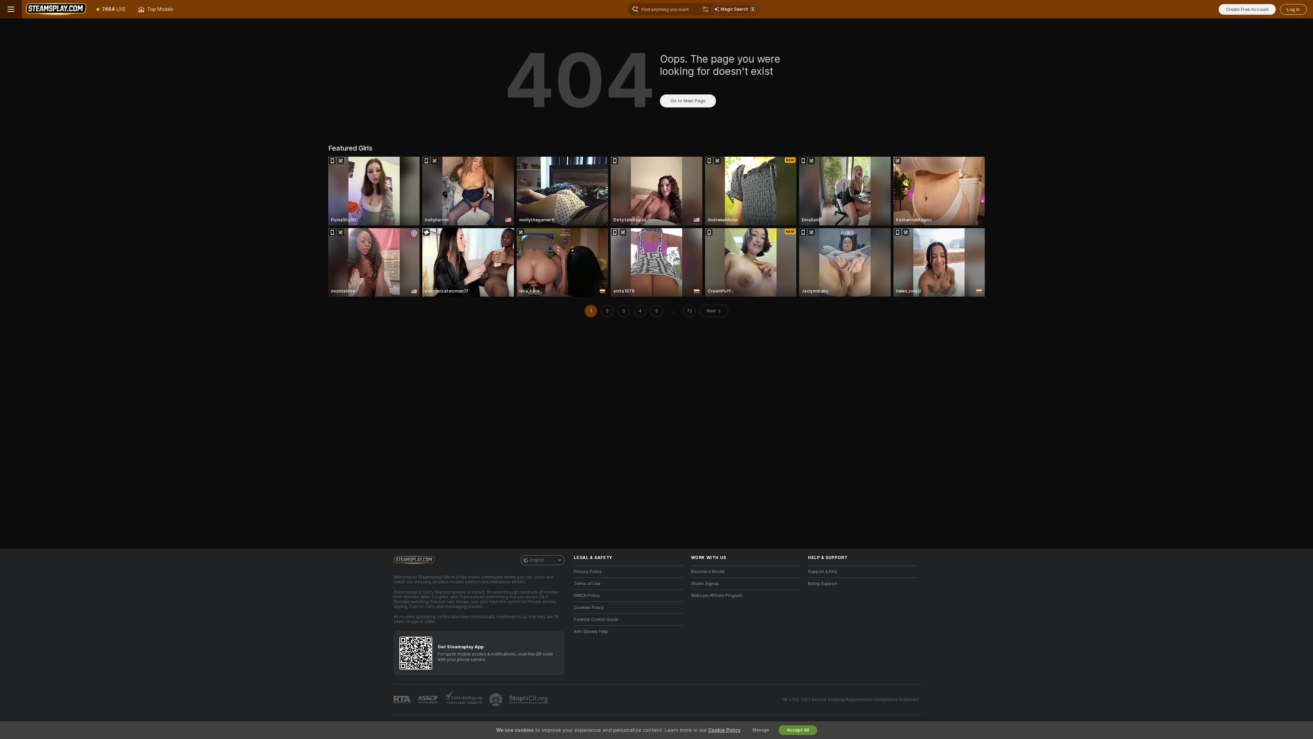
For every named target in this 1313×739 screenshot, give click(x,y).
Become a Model (708, 571)
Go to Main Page (688, 100)
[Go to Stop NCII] (529, 700)
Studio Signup (705, 583)
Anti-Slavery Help (591, 631)
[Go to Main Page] (56, 9)
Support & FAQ (822, 571)
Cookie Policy (724, 730)
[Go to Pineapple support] (496, 699)
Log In (1293, 9)
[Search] (705, 9)
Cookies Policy (589, 607)
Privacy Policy (588, 571)
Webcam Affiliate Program (716, 595)
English (537, 560)
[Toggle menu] (11, 9)
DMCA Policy (587, 595)
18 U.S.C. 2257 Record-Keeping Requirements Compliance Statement (851, 699)
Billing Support (822, 583)
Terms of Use (587, 583)
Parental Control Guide (596, 619)
